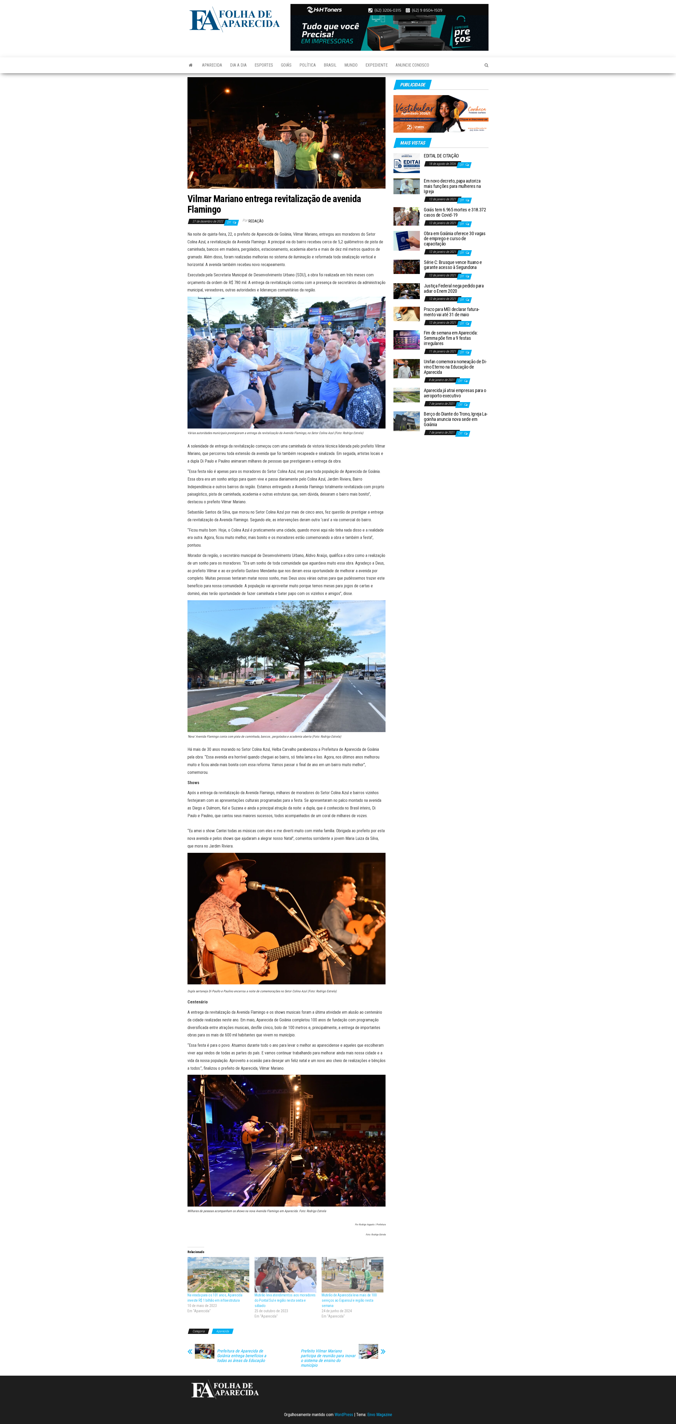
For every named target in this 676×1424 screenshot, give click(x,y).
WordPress (344, 1414)
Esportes (264, 65)
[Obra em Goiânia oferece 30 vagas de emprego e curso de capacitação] (406, 240)
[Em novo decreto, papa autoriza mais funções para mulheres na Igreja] (406, 185)
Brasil (330, 65)
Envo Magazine (379, 1414)
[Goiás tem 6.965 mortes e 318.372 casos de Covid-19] (406, 215)
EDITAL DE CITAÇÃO (441, 156)
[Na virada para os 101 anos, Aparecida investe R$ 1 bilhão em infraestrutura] (218, 1274)
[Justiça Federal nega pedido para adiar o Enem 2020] (406, 290)
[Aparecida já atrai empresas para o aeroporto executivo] (406, 394)
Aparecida (212, 65)
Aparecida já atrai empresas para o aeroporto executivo (455, 393)
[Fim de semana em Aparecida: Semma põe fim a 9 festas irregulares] (406, 339)
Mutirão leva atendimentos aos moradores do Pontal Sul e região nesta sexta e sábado (285, 1300)
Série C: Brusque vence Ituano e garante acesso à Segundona (453, 264)
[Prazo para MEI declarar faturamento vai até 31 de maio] (406, 313)
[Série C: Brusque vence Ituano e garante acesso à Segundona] (406, 266)
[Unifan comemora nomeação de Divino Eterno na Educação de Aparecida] (406, 368)
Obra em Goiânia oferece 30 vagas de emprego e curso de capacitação (454, 239)
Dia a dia (238, 65)
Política (307, 65)
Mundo (351, 65)
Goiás (286, 65)
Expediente (376, 65)
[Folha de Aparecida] (191, 65)
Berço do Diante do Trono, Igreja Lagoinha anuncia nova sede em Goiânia (456, 419)
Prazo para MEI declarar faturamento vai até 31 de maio (452, 311)
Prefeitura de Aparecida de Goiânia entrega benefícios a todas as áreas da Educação (241, 1356)
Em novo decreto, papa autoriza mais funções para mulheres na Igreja (452, 186)
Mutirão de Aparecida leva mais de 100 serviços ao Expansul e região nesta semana (349, 1300)
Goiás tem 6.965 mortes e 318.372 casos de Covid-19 (455, 212)
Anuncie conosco (412, 65)
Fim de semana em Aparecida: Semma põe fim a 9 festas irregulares (450, 338)
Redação (256, 221)
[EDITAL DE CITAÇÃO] (406, 162)
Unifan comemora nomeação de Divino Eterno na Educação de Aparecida (455, 367)
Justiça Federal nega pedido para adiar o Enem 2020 (453, 288)
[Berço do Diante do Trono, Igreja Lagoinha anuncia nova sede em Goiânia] (406, 421)
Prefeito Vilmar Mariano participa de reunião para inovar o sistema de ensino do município (328, 1358)
